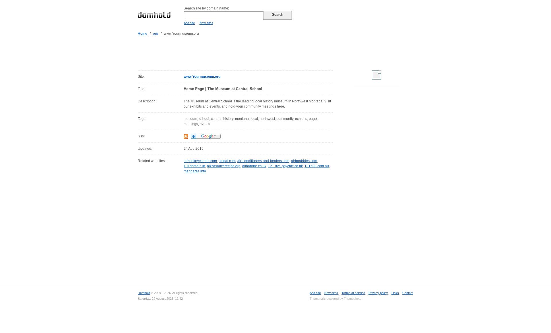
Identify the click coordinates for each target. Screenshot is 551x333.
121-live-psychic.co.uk (285, 166)
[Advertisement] (286, 52)
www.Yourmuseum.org (202, 77)
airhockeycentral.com (200, 161)
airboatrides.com (304, 161)
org (155, 34)
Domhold (144, 293)
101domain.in (194, 166)
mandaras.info (195, 171)
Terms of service (353, 293)
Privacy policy (378, 293)
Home (142, 34)
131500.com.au (316, 166)
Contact (407, 293)
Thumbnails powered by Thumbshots (335, 298)
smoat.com (227, 161)
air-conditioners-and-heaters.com (263, 161)
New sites (206, 23)
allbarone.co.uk (254, 166)
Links (395, 293)
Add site (189, 23)
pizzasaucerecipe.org (223, 166)
